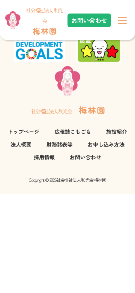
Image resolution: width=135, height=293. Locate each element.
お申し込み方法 (106, 144)
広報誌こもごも (72, 131)
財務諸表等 (59, 144)
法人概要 (21, 144)
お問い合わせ (89, 20)
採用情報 (44, 157)
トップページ (23, 131)
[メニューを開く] (122, 20)
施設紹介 (116, 131)
